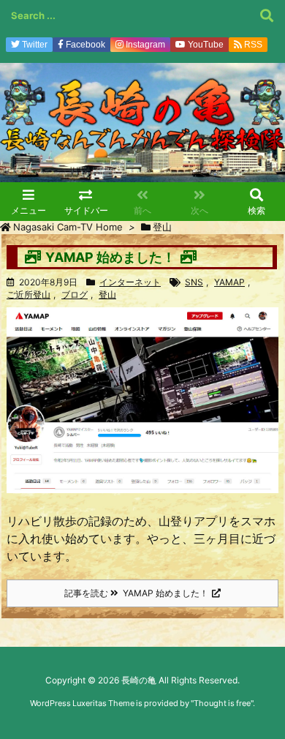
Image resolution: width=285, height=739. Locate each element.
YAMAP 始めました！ (110, 257)
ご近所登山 (28, 294)
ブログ (74, 294)
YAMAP (229, 282)
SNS (194, 282)
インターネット (130, 282)
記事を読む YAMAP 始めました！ (136, 593)
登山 (107, 294)
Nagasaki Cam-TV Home (68, 227)
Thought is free (222, 703)
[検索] (267, 15)
